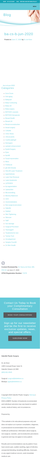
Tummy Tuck (9, 236)
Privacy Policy (6, 398)
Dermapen (9, 143)
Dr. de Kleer (28, 39)
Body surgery (9, 109)
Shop (4, 1)
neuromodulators (11, 202)
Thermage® (9, 230)
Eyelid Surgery (10, 149)
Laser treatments (11, 180)
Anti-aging (8, 96)
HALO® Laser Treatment (13, 171)
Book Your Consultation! (20, 315)
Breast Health (10, 118)
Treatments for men (11, 233)
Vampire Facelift (10, 242)
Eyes (7, 152)
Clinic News (9, 134)
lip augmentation (11, 186)
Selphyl (8, 211)
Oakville (8, 208)
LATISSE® (9, 183)
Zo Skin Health (10, 245)
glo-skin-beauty (10, 168)
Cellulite (8, 130)
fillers (7, 161)
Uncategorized (10, 239)
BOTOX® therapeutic (12, 115)
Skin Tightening (10, 214)
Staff (6, 220)
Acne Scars (9, 93)
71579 (24, 273)
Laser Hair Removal (12, 177)
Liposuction (9, 189)
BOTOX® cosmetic (11, 112)
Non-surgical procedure (13, 205)
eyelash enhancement (13, 146)
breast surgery (10, 127)
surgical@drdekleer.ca (15, 378)
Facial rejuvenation (11, 158)
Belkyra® (8, 99)
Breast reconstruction (12, 124)
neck (7, 199)
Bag (18, 1)
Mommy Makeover (11, 196)
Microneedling (10, 192)
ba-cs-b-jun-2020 (9, 85)
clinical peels (9, 137)
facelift (7, 155)
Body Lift (8, 106)
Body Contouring (11, 103)
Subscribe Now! (20, 338)
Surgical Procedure (12, 227)
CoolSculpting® (10, 140)
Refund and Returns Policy (28, 1)
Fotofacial (8, 165)
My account (11, 1)
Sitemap (32, 395)
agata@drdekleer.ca (15, 381)
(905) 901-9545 (6, 372)
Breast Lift (8, 121)
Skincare (8, 217)
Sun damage (9, 223)
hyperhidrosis (10, 174)
